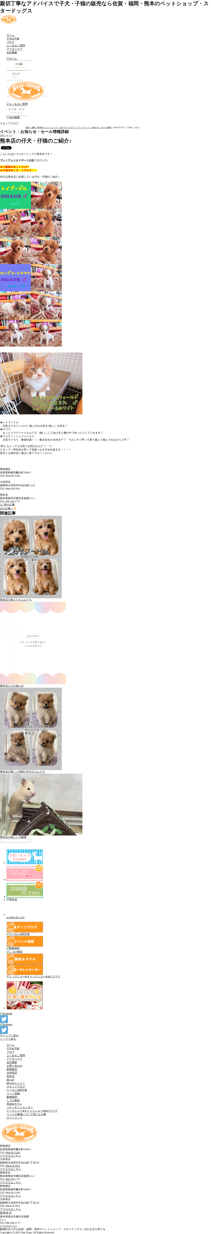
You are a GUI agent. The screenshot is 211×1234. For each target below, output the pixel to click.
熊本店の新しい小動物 (13, 837)
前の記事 (9, 504)
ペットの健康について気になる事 (26, 1114)
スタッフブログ (16, 1086)
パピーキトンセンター (20, 1107)
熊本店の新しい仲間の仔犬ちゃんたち (22, 771)
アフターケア (14, 49)
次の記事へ (6, 508)
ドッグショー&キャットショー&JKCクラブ (32, 1110)
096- (7, 1179)
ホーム (11, 35)
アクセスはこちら (10, 1155)
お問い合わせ (14, 1065)
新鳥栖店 (12, 1069)
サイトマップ (14, 1117)
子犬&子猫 (13, 38)
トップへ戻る (8, 1039)
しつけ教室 (13, 1100)
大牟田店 (12, 1072)
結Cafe (10, 1079)
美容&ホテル (14, 1104)
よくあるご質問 (16, 45)
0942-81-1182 (12, 1152)
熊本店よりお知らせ (12, 685)
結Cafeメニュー (16, 1083)
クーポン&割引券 (17, 1090)
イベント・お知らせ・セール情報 (96, 127)
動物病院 (12, 1097)
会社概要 (12, 52)
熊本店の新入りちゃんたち (16, 599)
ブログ (11, 42)
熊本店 (11, 1076)
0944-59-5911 (12, 1166)
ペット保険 (13, 1093)
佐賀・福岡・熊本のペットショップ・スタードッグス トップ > (54, 127)
